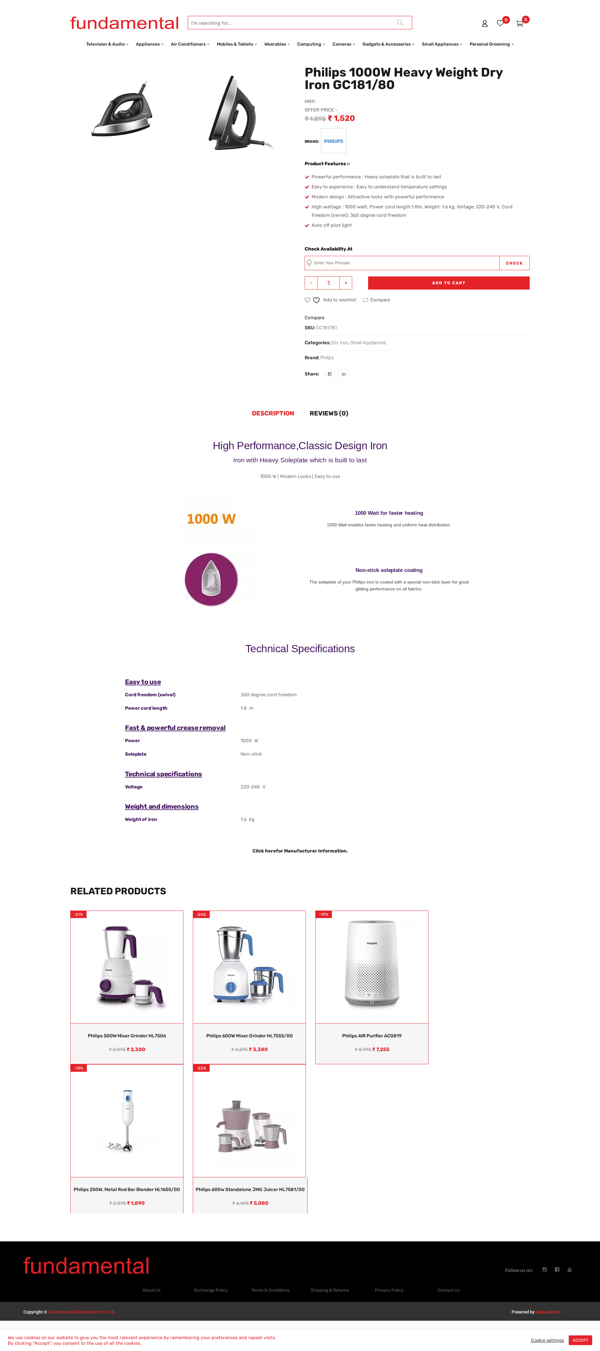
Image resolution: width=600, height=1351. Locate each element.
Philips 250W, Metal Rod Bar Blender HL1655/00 (127, 1189)
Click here (264, 851)
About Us (151, 1290)
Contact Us (449, 1290)
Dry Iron (340, 342)
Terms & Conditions (270, 1290)
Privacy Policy (389, 1290)
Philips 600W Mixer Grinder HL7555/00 (249, 1036)
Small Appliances (368, 342)
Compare (380, 300)
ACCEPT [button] (580, 1340)
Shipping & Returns (330, 1290)
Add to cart (449, 283)
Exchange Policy (211, 1290)
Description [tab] (273, 413)
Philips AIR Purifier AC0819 (372, 1036)
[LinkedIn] (343, 374)
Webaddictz (548, 1312)
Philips (327, 357)
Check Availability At (328, 249)
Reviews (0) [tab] (329, 413)
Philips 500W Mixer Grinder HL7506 (127, 1036)
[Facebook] (329, 374)
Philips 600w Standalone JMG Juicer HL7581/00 (250, 1189)
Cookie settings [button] (547, 1340)
